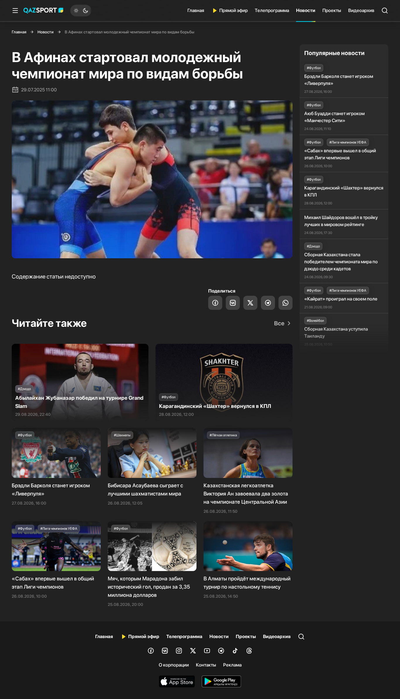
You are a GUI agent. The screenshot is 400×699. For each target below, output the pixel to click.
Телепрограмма (272, 10)
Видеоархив (361, 10)
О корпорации (174, 665)
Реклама (232, 665)
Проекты (331, 10)
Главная (195, 10)
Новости (305, 10)
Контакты (206, 665)
